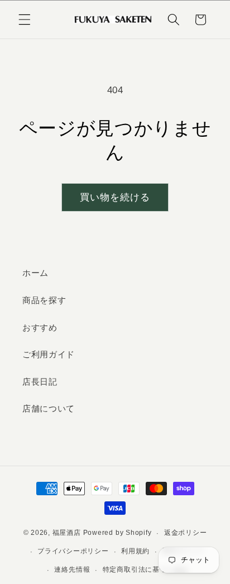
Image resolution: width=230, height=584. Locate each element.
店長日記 (40, 381)
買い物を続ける (115, 197)
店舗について (48, 408)
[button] (24, 19)
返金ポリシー (185, 533)
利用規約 (135, 551)
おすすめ (40, 327)
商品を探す (44, 300)
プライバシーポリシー (73, 551)
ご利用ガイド (48, 354)
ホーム (35, 272)
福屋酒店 (66, 533)
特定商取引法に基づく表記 (145, 569)
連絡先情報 (72, 569)
